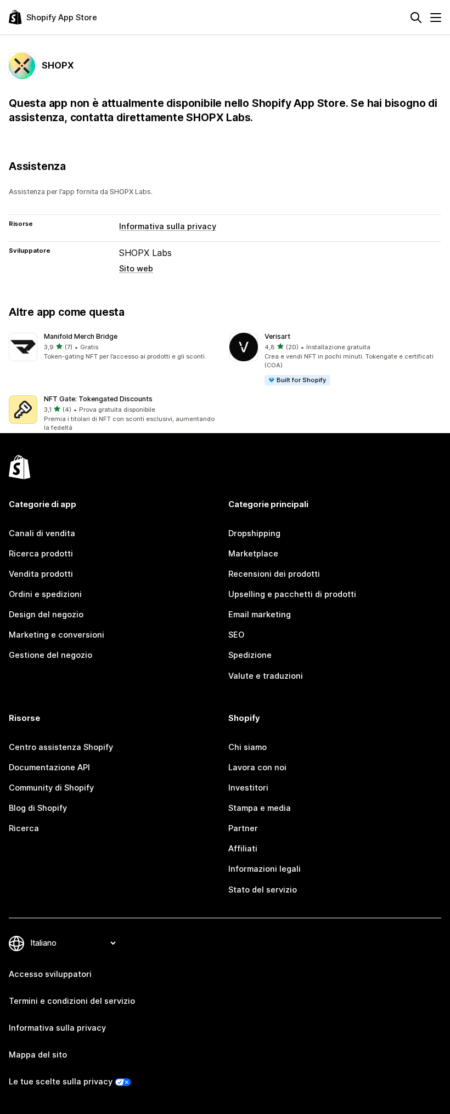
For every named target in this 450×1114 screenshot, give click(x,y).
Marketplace (253, 554)
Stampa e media (259, 808)
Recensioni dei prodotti (274, 574)
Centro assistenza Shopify (61, 747)
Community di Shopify (51, 788)
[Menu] (435, 17)
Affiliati (242, 849)
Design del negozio (46, 614)
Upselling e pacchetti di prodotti (292, 594)
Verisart (277, 336)
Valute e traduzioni (265, 676)
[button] (115, 347)
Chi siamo (247, 747)
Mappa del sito (38, 1055)
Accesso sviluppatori (50, 974)
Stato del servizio (262, 890)
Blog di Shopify (38, 808)
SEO (236, 635)
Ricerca (24, 828)
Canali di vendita (42, 533)
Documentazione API (49, 767)
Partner (243, 828)
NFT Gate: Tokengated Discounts (98, 399)
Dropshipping (254, 533)
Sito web (136, 269)
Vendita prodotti (41, 574)
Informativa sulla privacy (167, 226)
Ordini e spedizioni (45, 594)
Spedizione (250, 655)
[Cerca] (415, 17)
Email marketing (259, 614)
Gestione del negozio (50, 655)
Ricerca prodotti (41, 554)
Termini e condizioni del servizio (72, 1001)
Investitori (248, 788)
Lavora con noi (257, 767)
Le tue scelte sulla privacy (61, 1082)
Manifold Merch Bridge (80, 336)
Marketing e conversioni (56, 635)
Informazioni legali (264, 869)
